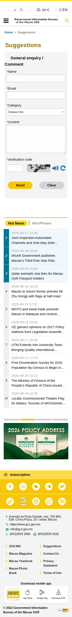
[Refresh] (63, 168)
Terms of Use (52, 573)
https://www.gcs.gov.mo (25, 524)
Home (9, 32)
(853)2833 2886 (20, 534)
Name (12, 71)
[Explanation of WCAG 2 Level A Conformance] (63, 610)
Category (14, 105)
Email (12, 88)
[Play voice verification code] (55, 169)
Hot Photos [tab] (41, 223)
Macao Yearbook (20, 561)
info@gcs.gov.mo (21, 529)
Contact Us (51, 553)
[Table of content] (5, 21)
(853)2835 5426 (48, 534)
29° (46, 10)
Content (13, 122)
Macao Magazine (20, 553)
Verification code (20, 159)
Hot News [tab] (16, 223)
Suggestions (52, 546)
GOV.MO (15, 546)
